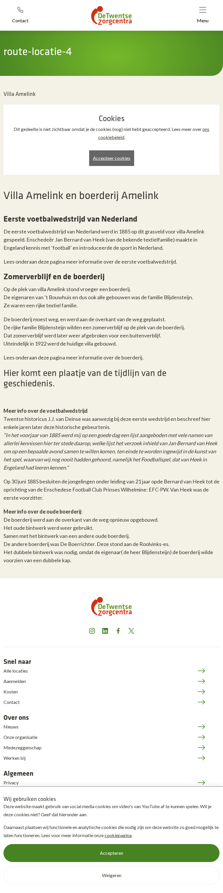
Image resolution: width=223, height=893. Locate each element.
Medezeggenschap (22, 747)
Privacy (11, 782)
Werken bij (14, 758)
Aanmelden (14, 681)
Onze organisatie (20, 737)
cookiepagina (118, 835)
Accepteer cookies (111, 158)
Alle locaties (15, 670)
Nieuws (11, 726)
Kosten (10, 691)
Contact (11, 702)
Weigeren (111, 875)
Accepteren (111, 853)
